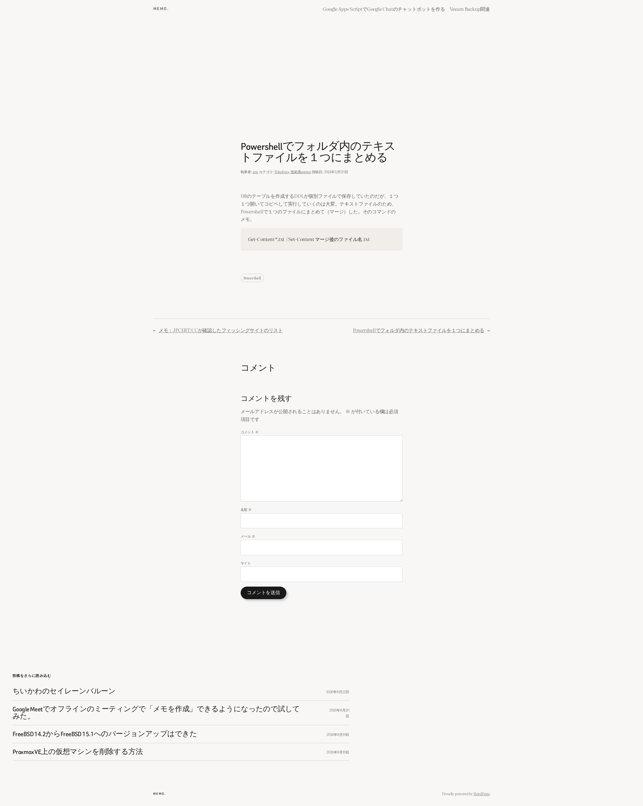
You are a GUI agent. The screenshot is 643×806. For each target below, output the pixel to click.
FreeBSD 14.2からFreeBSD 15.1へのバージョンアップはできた (105, 734)
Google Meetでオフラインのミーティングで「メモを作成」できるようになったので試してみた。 (156, 712)
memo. (161, 9)
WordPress (481, 793)
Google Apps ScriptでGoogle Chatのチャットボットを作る (384, 8)
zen (255, 171)
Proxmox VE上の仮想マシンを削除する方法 (78, 751)
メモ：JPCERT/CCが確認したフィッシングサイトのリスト (221, 330)
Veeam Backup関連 (470, 8)
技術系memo (301, 171)
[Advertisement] (321, 70)
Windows (282, 171)
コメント (250, 431)
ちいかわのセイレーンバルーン (64, 691)
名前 (246, 509)
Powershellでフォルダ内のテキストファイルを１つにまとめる (419, 330)
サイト (246, 562)
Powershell (252, 277)
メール (248, 536)
